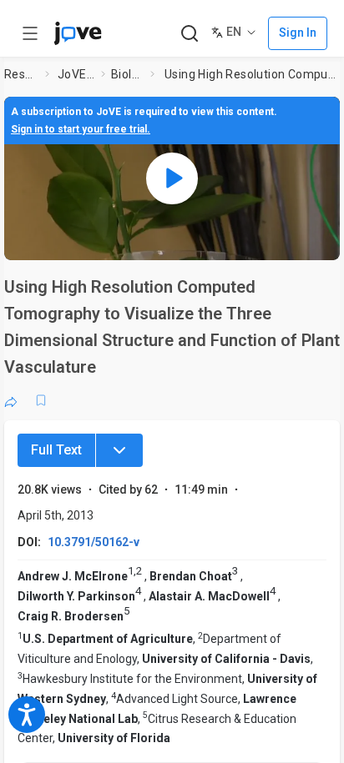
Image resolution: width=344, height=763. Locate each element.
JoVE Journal (76, 74)
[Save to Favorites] (41, 400)
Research (21, 74)
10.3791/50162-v (93, 542)
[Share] (11, 400)
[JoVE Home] (77, 33)
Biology (127, 74)
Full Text (56, 450)
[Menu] (119, 450)
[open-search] (189, 34)
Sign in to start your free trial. (80, 129)
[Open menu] (30, 33)
